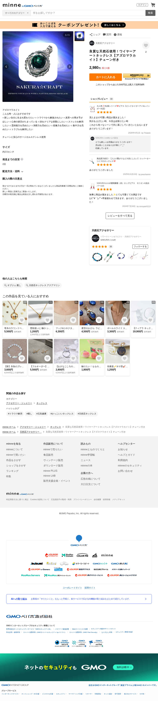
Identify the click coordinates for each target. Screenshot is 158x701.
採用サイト (90, 587)
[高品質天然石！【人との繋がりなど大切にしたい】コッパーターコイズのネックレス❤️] (120, 163)
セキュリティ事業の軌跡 (124, 632)
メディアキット (118, 499)
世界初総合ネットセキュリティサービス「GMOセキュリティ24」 (29, 629)
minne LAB (49, 475)
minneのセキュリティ (130, 465)
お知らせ (123, 449)
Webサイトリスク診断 (80, 629)
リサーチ (88, 694)
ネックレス (41, 403)
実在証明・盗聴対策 (13, 632)
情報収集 (98, 694)
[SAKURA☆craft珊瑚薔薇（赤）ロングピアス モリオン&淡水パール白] (120, 188)
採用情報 (106, 499)
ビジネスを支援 (47, 694)
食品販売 (48, 454)
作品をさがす (13, 460)
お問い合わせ (125, 471)
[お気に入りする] (146, 45)
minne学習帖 (88, 454)
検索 (150, 13)
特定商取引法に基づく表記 (17, 499)
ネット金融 (108, 694)
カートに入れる (105, 77)
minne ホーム (9, 427)
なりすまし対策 (107, 632)
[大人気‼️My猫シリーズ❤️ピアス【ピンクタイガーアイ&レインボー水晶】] (120, 111)
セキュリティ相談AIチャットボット (103, 629)
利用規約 (123, 460)
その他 (141, 694)
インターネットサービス (10, 694)
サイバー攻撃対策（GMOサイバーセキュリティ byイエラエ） (44, 632)
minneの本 (86, 465)
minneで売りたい (52, 449)
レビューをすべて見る (120, 215)
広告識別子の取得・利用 (61, 499)
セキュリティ (60, 694)
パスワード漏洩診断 (62, 629)
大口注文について (90, 484)
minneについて (14, 449)
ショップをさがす (16, 465)
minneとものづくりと (93, 449)
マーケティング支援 (75, 694)
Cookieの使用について (39, 499)
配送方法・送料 (11, 171)
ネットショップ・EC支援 (30, 694)
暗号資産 (118, 694)
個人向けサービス (130, 694)
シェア (96, 34)
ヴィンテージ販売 (53, 460)
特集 (8, 476)
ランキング (12, 471)
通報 (119, 34)
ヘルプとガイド (126, 454)
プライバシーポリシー (82, 499)
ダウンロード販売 (53, 465)
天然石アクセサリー (106, 43)
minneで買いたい (15, 454)
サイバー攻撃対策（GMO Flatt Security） (83, 632)
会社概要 (97, 499)
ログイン (142, 5)
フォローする (140, 246)
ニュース (86, 460)
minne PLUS (50, 470)
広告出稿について (90, 478)
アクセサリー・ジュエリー (19, 403)
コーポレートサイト (72, 587)
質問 (108, 34)
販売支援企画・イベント (57, 480)
